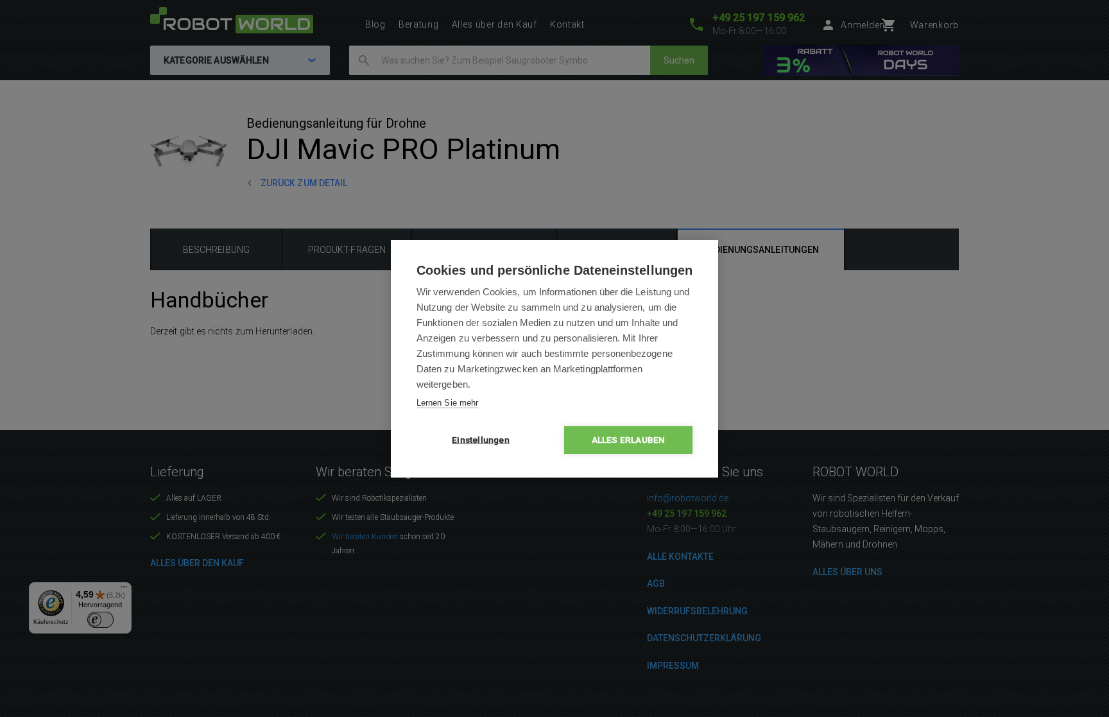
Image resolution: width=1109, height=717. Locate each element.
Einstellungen (481, 440)
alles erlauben (629, 440)
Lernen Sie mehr (447, 403)
